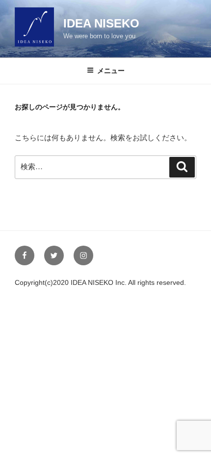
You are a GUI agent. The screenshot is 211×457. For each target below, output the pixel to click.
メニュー (111, 71)
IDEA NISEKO (101, 23)
